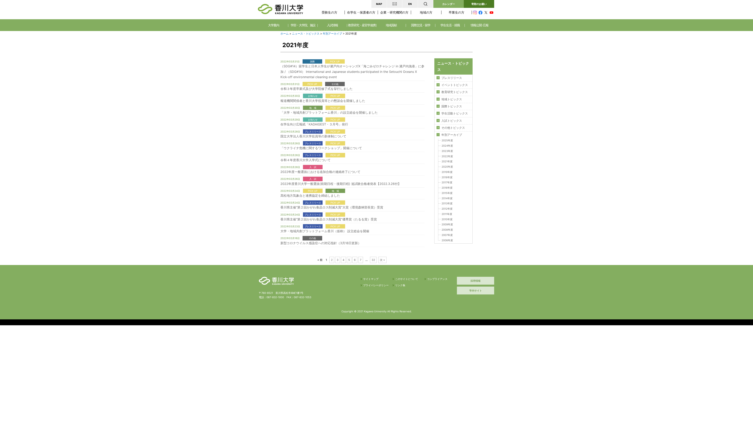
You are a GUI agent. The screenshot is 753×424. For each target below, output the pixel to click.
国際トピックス (451, 106)
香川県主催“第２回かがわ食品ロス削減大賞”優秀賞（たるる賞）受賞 (328, 219)
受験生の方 (329, 12)
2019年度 (447, 172)
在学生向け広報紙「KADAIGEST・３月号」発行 (314, 124)
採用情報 (475, 280)
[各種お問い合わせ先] (394, 4)
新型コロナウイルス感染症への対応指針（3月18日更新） (320, 243)
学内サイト (475, 290)
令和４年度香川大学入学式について (305, 160)
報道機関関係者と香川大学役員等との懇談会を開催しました (322, 101)
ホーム (284, 33)
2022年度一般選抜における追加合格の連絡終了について (320, 172)
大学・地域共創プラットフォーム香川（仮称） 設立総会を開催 (324, 231)
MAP (379, 3)
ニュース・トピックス (305, 33)
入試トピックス (451, 120)
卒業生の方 (456, 12)
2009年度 (447, 224)
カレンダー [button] (448, 3)
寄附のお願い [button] (479, 3)
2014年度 (447, 198)
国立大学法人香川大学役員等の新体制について (313, 136)
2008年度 (447, 229)
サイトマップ (370, 279)
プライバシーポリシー (376, 285)
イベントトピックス (454, 85)
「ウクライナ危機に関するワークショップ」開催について (321, 148)
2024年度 (447, 145)
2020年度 (447, 166)
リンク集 (400, 285)
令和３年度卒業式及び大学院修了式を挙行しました (316, 89)
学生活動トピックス (454, 113)
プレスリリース (451, 78)
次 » (382, 259)
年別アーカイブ (332, 33)
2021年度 (447, 161)
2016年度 (447, 187)
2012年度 (447, 208)
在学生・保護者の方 (361, 12)
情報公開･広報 (479, 25)
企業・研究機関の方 (394, 12)
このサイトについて (406, 279)
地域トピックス (451, 99)
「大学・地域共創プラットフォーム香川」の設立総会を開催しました (329, 112)
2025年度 (447, 140)
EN (410, 3)
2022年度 (447, 156)
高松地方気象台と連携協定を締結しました (310, 195)
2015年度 (447, 193)
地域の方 (426, 12)
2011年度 (447, 214)
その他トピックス (453, 128)
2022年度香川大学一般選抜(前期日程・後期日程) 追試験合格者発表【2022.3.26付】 (340, 184)
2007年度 (447, 235)
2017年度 (447, 182)
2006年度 (447, 240)
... (366, 259)
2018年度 (447, 177)
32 (373, 259)
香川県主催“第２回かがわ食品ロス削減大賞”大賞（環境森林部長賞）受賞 (331, 207)
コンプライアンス (437, 279)
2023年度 (447, 151)
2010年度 (447, 219)
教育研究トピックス (454, 92)
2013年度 (447, 203)
